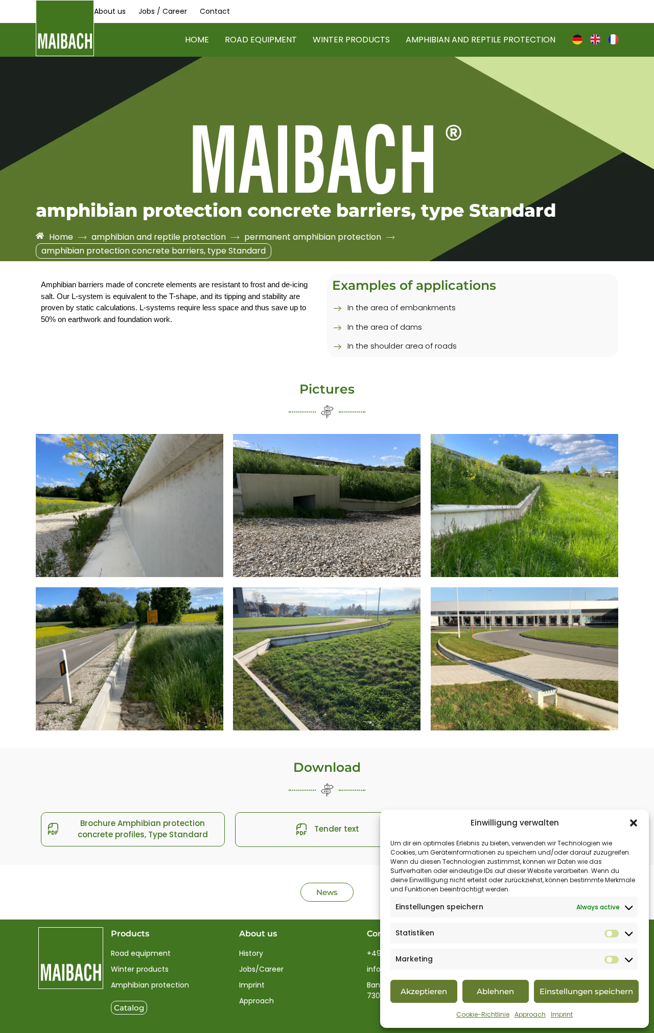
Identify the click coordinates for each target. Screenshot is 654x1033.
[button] (633, 823)
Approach (530, 1014)
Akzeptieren (424, 991)
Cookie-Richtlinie (482, 1014)
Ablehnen (495, 991)
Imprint (562, 1014)
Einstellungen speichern (586, 991)
